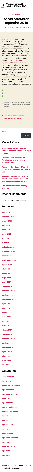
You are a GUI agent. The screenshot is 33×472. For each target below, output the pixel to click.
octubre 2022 (7, 343)
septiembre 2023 (9, 299)
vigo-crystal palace (9, 407)
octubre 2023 (7, 295)
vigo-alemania (7, 381)
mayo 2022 (6, 360)
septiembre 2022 (8, 347)
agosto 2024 (7, 265)
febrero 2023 (7, 330)
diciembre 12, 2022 (25, 27)
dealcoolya (10, 27)
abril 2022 (6, 365)
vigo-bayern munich (10, 394)
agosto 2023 (7, 304)
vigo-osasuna (7, 433)
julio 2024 (6, 269)
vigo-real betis (7, 442)
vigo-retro (6, 451)
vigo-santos (6, 455)
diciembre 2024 (8, 247)
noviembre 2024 (8, 251)
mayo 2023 (6, 317)
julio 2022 (6, 356)
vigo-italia (6, 429)
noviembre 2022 (8, 339)
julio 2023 (6, 308)
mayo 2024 (6, 278)
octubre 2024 (7, 256)
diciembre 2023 (8, 286)
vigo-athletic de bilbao (11, 385)
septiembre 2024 (9, 260)
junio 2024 (6, 273)
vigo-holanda (7, 416)
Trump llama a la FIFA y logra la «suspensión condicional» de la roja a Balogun (16, 150)
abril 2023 (6, 321)
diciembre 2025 (8, 217)
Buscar (4, 131)
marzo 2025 (6, 243)
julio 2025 (6, 225)
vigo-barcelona (8, 390)
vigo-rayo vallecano (10, 438)
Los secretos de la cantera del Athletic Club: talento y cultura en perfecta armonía (14, 160)
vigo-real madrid (8, 446)
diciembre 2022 (8, 334)
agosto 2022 (7, 352)
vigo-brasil (6, 398)
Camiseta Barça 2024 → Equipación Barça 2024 (16, 5)
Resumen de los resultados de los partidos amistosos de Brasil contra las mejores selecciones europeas (15, 178)
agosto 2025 (7, 221)
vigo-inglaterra (8, 425)
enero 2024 (6, 282)
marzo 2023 (6, 326)
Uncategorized (16, 14)
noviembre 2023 (8, 291)
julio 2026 (6, 212)
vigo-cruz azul (7, 403)
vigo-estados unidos (10, 411)
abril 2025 (6, 238)
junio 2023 (6, 312)
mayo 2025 (6, 234)
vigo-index (6, 420)
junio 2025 (6, 230)
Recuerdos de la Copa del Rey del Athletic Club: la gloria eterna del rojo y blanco (16, 169)
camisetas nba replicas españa (14, 102)
